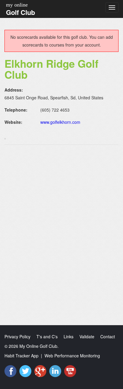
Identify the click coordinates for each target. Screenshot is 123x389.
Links (68, 336)
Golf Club (20, 12)
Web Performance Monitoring (72, 356)
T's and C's (47, 336)
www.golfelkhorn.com (60, 122)
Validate (86, 336)
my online (17, 5)
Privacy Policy (17, 336)
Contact (107, 336)
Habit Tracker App (21, 356)
